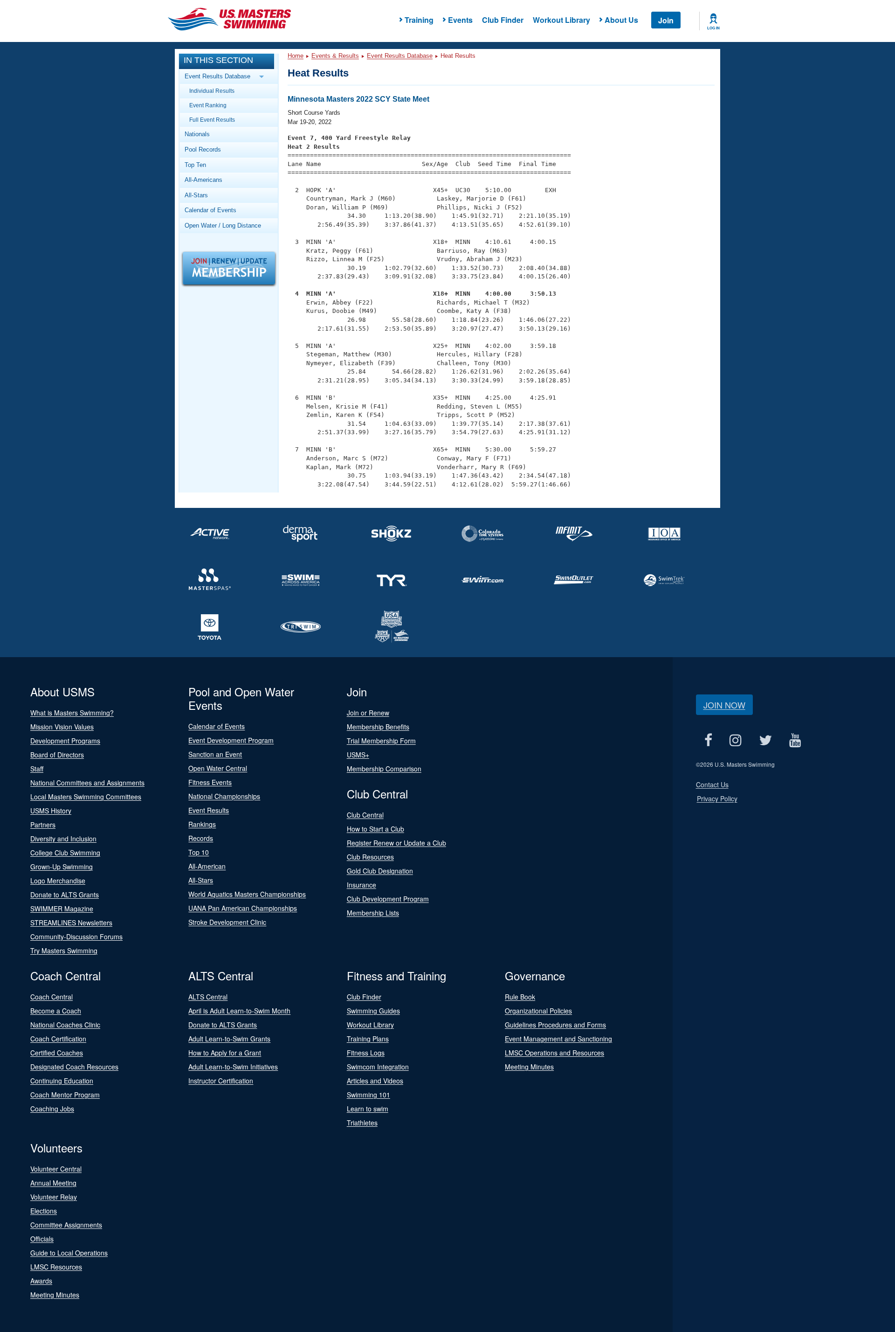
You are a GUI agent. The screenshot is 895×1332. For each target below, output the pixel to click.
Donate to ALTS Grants (64, 894)
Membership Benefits (378, 726)
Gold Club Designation (380, 870)
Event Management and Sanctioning (558, 1038)
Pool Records (203, 149)
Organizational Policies (538, 1010)
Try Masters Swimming (63, 950)
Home (295, 55)
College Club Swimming (65, 852)
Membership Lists (373, 912)
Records (200, 838)
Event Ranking (208, 105)
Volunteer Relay (53, 1196)
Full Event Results (212, 120)
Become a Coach (55, 1010)
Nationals (197, 134)
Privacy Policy (717, 798)
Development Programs (65, 740)
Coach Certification (58, 1038)
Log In (713, 28)
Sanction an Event (215, 754)
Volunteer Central (56, 1168)
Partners (42, 824)
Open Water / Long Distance (223, 225)
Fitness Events (210, 782)
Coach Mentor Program (65, 1094)
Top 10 (198, 852)
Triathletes (362, 1122)
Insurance (361, 884)
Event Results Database (400, 55)
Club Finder (502, 19)
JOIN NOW (724, 705)
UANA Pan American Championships (242, 908)
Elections (43, 1210)
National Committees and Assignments (87, 782)
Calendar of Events (210, 210)
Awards (41, 1280)
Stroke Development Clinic (227, 922)
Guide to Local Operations (69, 1252)
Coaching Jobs (52, 1108)
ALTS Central (207, 996)
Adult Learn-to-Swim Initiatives (233, 1066)
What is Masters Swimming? (72, 712)
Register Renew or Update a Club (396, 842)
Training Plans (368, 1038)
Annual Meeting (53, 1182)
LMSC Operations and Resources (554, 1052)
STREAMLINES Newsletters (71, 922)
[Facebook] (708, 740)
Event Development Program (231, 740)
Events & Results (335, 55)
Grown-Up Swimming (61, 866)
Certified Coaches (56, 1052)
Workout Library (561, 19)
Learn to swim (367, 1108)
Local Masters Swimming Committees (85, 796)
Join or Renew (368, 712)
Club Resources (370, 856)
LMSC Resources (56, 1266)
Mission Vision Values (62, 726)
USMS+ (358, 754)
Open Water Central (217, 768)
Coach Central (51, 996)
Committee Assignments (66, 1224)
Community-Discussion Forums (76, 936)
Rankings (202, 824)
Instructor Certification (220, 1080)
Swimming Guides (373, 1010)
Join (666, 20)
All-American (207, 866)
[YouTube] (795, 740)
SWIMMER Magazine (61, 908)
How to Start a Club (375, 828)
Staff (36, 768)
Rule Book (520, 996)
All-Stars (196, 195)
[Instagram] (736, 740)
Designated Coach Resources (74, 1066)
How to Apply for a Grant (224, 1052)
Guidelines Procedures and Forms (555, 1024)
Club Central (365, 814)
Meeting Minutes (529, 1066)
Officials (42, 1238)
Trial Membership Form (381, 740)
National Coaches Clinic (65, 1024)
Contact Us (712, 784)
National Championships (224, 796)
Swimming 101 (368, 1094)
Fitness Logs (366, 1052)
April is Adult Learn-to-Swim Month (239, 1010)
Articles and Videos (375, 1080)
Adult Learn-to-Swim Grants (229, 1038)
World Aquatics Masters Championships (247, 894)
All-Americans (203, 179)
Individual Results (211, 91)
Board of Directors (57, 754)
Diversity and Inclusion (63, 838)
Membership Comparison (384, 768)
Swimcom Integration (378, 1066)
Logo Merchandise (57, 880)
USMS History (50, 810)
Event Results (208, 810)
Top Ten (195, 164)
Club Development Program (388, 898)
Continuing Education (61, 1080)
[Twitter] (765, 740)
